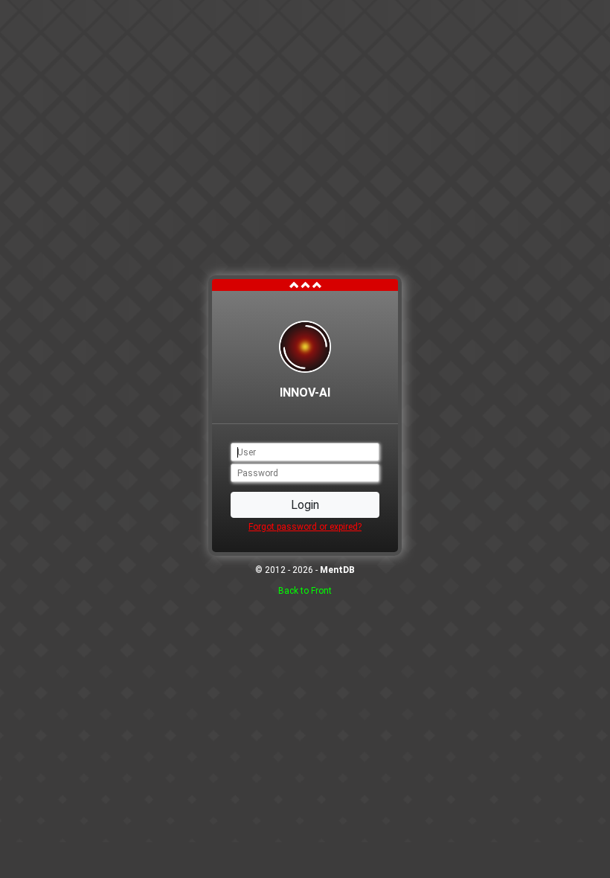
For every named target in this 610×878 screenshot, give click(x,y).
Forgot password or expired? (305, 527)
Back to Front (305, 591)
